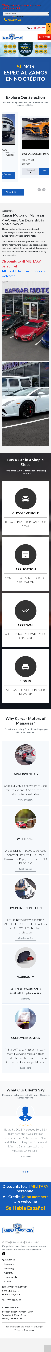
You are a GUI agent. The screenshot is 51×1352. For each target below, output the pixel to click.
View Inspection (25, 938)
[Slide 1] (23, 1172)
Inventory (9, 1264)
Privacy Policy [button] (17, 1242)
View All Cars (12, 192)
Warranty (25, 998)
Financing (9, 1268)
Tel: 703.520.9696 (11, 1300)
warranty (8, 1272)
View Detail (14, 170)
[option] (25, 147)
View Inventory (25, 799)
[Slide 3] (27, 1172)
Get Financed (25, 868)
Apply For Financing (34, 170)
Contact (8, 1281)
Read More (25, 1067)
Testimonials (10, 1277)
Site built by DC (32, 1242)
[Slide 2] (25, 1172)
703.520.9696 (14, 19)
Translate (20, 16)
